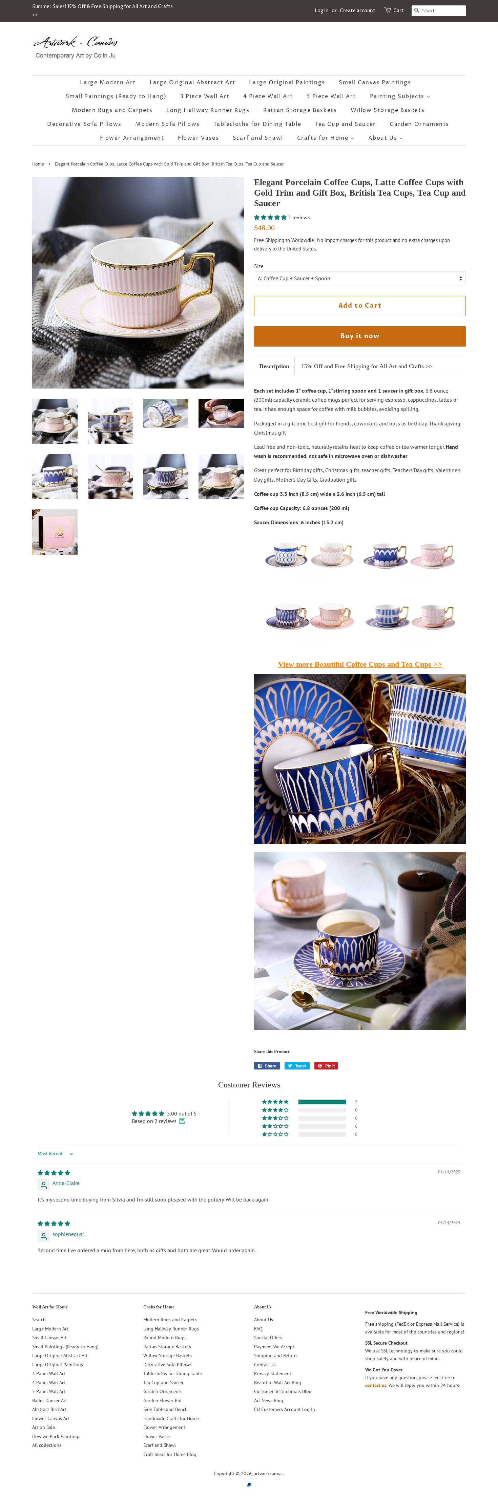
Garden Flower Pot (162, 1400)
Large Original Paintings (287, 82)
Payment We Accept (274, 1347)
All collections (46, 1445)
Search (39, 1320)
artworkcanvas (269, 1474)
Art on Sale (43, 1427)
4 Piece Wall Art (268, 96)
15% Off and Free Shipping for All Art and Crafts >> (366, 366)
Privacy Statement (272, 1373)
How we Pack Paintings (56, 1436)
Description (274, 366)
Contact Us (265, 1365)
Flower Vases (198, 138)
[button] (271, 217)
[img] (54, 1172)
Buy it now (360, 336)
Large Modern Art (108, 82)
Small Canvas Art (49, 1337)
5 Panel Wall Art (48, 1391)
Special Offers (268, 1337)
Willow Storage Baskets (387, 110)
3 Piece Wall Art (205, 96)
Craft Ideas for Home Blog (169, 1454)
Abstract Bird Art (49, 1409)
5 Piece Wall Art (331, 96)
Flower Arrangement (132, 138)
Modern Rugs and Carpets (112, 110)
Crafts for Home (324, 138)
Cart (398, 10)
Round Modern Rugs (164, 1337)
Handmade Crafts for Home (171, 1418)
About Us (383, 138)
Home (38, 164)
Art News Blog (268, 1400)
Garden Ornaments (419, 124)
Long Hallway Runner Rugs (207, 110)
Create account (357, 10)
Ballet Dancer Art (49, 1400)
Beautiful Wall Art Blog (277, 1382)
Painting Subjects (398, 96)
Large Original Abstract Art (192, 82)
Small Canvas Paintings (375, 82)
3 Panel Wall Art (48, 1373)
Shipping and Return (275, 1355)
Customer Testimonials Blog (283, 1391)
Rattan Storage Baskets (300, 110)
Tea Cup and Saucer (345, 124)
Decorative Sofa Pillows (84, 124)
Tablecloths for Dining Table (257, 124)
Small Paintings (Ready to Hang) (116, 96)
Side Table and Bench (165, 1409)
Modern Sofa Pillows (167, 124)
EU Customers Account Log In (284, 1409)
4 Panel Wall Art (48, 1382)
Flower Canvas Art (50, 1418)
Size (259, 266)
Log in (322, 10)
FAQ (258, 1329)
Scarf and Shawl (258, 138)
